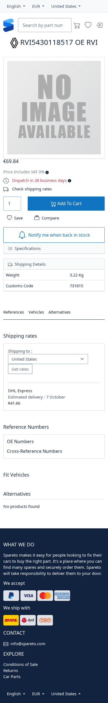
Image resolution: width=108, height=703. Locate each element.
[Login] (99, 25)
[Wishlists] (88, 25)
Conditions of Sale (20, 664)
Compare (50, 218)
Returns (10, 670)
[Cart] (77, 25)
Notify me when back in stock (59, 235)
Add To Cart (69, 203)
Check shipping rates (32, 189)
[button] (16, 6)
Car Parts (11, 676)
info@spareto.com (28, 643)
